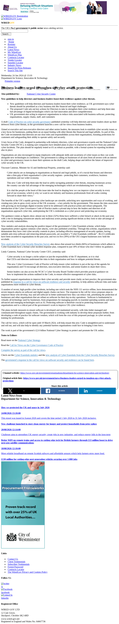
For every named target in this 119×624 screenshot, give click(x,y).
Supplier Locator (15, 62)
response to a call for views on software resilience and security (41, 282)
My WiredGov (14, 52)
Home (11, 42)
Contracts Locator (16, 57)
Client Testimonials (16, 561)
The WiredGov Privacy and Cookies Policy (27, 572)
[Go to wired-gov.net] (11, 18)
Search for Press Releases (19, 68)
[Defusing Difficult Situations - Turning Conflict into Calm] (54, 13)
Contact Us (13, 559)
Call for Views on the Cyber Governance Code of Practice (36, 345)
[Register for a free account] (14, 16)
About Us (12, 47)
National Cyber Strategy (29, 340)
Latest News (13, 49)
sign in (11, 39)
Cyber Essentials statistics (26, 355)
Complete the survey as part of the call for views (23, 350)
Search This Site (15, 70)
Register (11, 44)
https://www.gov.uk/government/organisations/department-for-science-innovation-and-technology (64, 373)
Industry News (14, 65)
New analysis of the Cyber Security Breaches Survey (25, 244)
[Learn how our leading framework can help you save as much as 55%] (23, 547)
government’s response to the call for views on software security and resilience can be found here (49, 360)
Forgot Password (15, 567)
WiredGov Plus (15, 55)
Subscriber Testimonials (18, 564)
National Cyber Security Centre (41, 94)
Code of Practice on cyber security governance (29, 122)
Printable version (12, 81)
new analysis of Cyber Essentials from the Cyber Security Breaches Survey (80, 355)
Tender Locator (15, 60)
